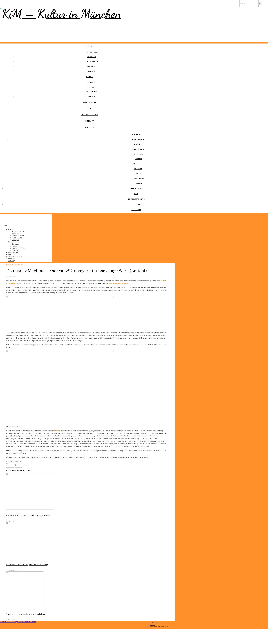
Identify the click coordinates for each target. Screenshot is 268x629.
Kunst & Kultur (89, 102)
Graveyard (13, 283)
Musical (91, 87)
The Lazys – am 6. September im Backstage (25, 614)
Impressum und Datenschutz (159, 627)
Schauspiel (91, 82)
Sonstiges (91, 71)
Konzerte (90, 47)
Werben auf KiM (155, 623)
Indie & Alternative (91, 61)
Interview (89, 121)
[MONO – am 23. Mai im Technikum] (18, 467)
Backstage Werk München (119, 283)
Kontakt (152, 625)
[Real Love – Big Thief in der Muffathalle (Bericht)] (10, 467)
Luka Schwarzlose (15, 461)
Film (89, 108)
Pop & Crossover (92, 52)
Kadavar (162, 281)
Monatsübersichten (89, 115)
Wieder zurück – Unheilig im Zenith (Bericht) (27, 564)
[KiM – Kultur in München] (60, 13)
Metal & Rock (91, 57)
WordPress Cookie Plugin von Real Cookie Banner (18, 622)
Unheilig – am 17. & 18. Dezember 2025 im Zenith (28, 515)
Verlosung (89, 127)
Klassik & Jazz (92, 66)
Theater (89, 77)
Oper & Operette (91, 92)
